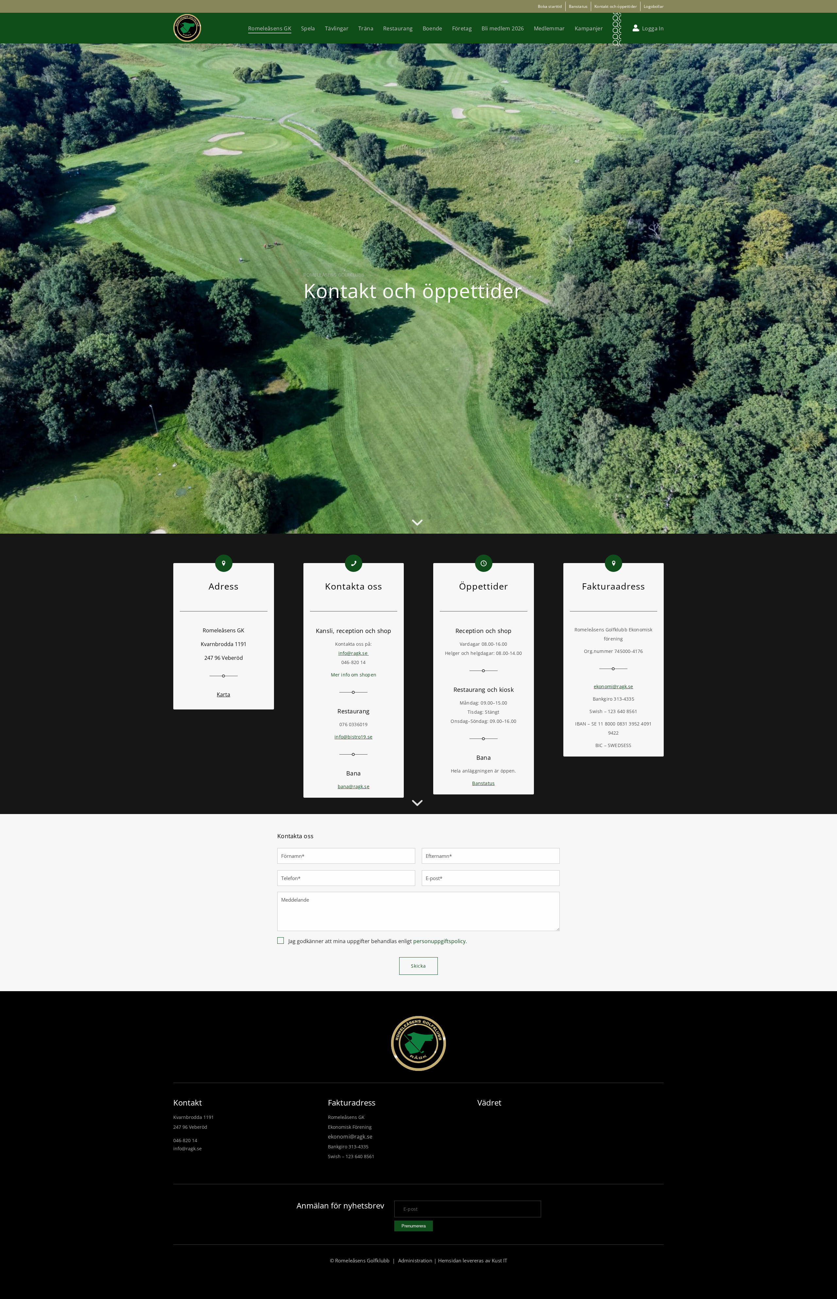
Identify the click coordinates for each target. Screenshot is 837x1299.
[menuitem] (269, 28)
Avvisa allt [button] (80, 1265)
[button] (55, 1281)
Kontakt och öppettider (615, 6)
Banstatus (578, 6)
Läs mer (37, 1198)
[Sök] (617, 28)
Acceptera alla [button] (35, 1265)
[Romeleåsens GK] (187, 27)
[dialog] (56, 1204)
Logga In (653, 28)
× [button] (97, 1124)
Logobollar (654, 6)
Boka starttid (550, 6)
